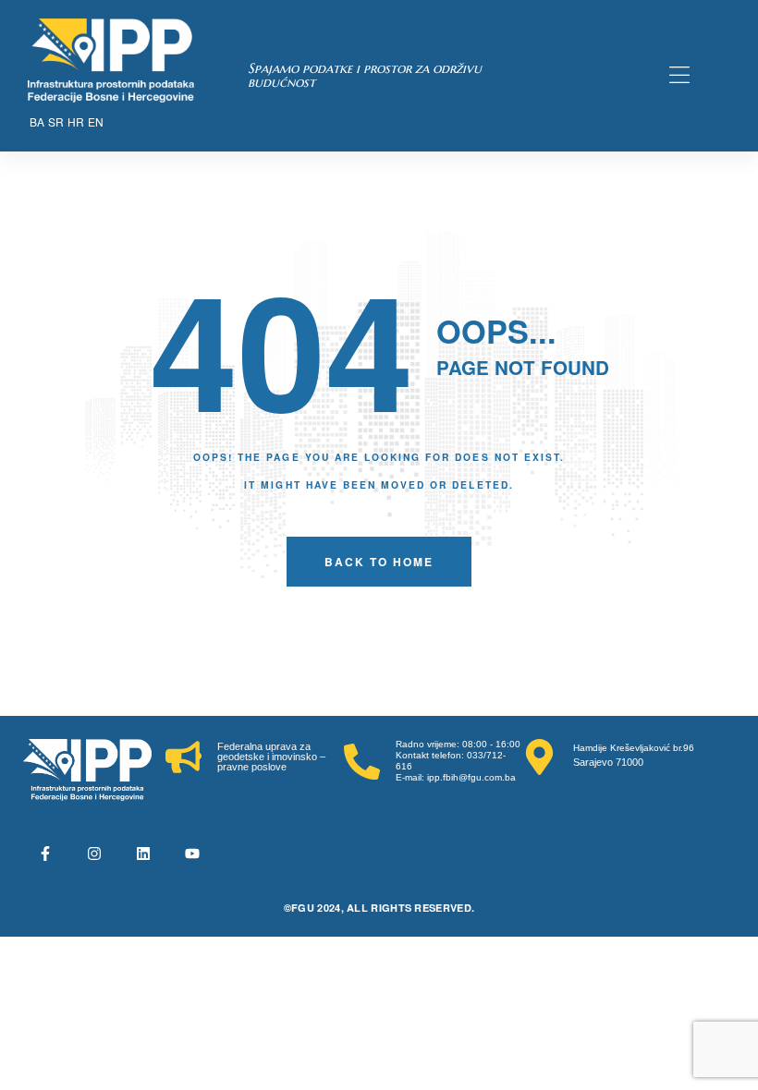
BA (37, 121)
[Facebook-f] (45, 853)
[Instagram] (94, 853)
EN (96, 121)
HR (75, 121)
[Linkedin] (143, 853)
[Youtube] (192, 853)
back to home (379, 561)
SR (56, 121)
